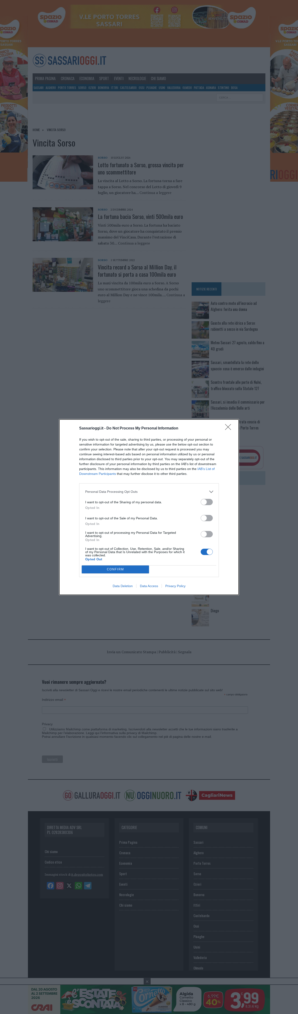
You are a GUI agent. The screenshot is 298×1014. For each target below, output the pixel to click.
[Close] (229, 428)
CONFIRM (115, 569)
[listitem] (149, 491)
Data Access (149, 586)
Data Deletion (123, 586)
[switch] (207, 502)
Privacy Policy (175, 586)
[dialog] (149, 507)
